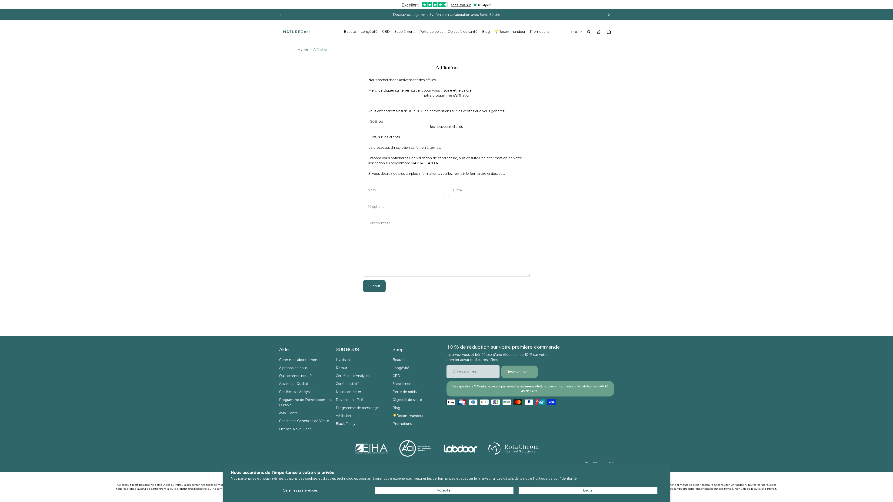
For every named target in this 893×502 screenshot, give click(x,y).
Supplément (403, 384)
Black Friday (345, 424)
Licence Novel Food (295, 429)
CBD (396, 376)
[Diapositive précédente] (281, 15)
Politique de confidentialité (555, 478)
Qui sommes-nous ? (295, 376)
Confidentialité (348, 384)
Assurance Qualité (293, 384)
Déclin (588, 490)
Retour (341, 368)
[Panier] (609, 32)
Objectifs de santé (407, 400)
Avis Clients (288, 413)
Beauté (399, 360)
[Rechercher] (589, 32)
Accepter (444, 490)
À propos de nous (293, 368)
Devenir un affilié (349, 400)
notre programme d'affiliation (446, 95)
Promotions (402, 424)
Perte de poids (405, 392)
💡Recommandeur (408, 416)
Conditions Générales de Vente (304, 421)
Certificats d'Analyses (296, 392)
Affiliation (343, 416)
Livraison (343, 360)
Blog (396, 408)
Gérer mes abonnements (299, 360)
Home (303, 49)
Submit (374, 286)
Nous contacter (348, 392)
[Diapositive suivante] (609, 15)
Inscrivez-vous (519, 372)
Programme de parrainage (357, 408)
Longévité (401, 368)
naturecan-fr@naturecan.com (543, 386)
